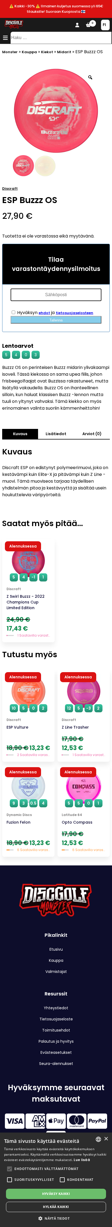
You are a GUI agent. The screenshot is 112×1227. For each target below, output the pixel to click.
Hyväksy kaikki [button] (56, 1193)
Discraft (10, 188)
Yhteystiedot (56, 1008)
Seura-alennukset (56, 1063)
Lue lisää (82, 1160)
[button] (9, 1168)
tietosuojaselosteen (74, 312)
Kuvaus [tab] (20, 434)
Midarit (64, 52)
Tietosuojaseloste (56, 1019)
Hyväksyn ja (54, 312)
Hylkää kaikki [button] (56, 1206)
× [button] (106, 1139)
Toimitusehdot (56, 1030)
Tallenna (56, 320)
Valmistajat (56, 971)
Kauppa (29, 52)
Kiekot (47, 52)
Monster (10, 52)
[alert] (56, 1180)
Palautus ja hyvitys (56, 1041)
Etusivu (56, 949)
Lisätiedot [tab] (56, 434)
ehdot (44, 312)
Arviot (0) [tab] (92, 434)
